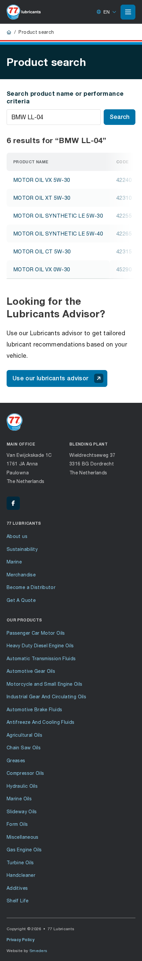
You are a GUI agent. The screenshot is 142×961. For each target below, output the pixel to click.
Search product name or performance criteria (65, 97)
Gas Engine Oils (24, 849)
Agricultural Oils (24, 735)
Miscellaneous (23, 837)
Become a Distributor (31, 587)
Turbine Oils (20, 862)
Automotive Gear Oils (31, 671)
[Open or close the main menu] (128, 12)
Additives (17, 888)
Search (119, 116)
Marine (14, 561)
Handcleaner (21, 875)
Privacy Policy (20, 939)
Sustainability (22, 549)
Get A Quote (21, 600)
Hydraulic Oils (22, 786)
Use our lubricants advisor (50, 378)
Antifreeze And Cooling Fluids (40, 722)
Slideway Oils (22, 811)
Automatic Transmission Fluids (41, 658)
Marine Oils (19, 798)
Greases (16, 760)
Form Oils (17, 824)
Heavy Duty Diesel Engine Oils (40, 645)
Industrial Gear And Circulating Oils (46, 696)
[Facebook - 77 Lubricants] (13, 503)
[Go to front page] (24, 12)
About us (17, 536)
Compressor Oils (25, 773)
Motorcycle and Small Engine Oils (45, 684)
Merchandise (21, 574)
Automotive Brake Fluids (34, 709)
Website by (27, 950)
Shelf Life (18, 900)
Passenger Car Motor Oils (36, 633)
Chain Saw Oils (24, 747)
